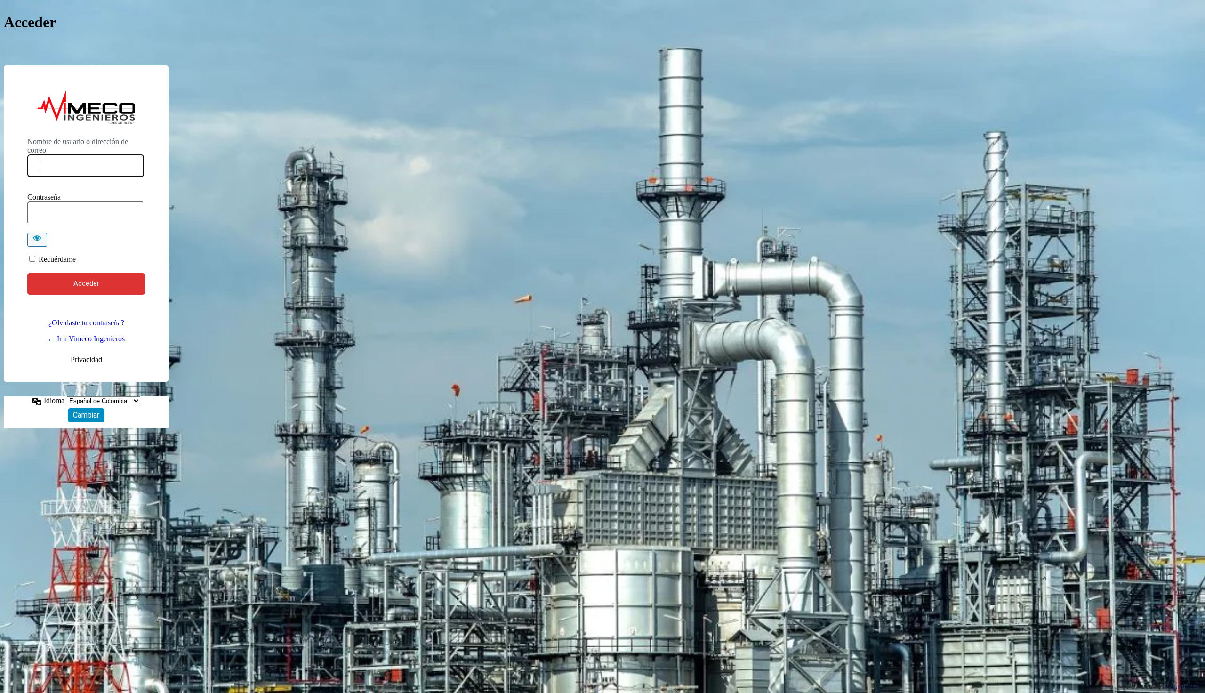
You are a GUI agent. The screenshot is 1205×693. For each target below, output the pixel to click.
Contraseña (44, 197)
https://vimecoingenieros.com (86, 108)
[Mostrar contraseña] (37, 240)
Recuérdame (57, 259)
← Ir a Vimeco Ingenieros (86, 339)
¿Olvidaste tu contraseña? (86, 323)
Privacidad (86, 359)
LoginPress (1182, 686)
